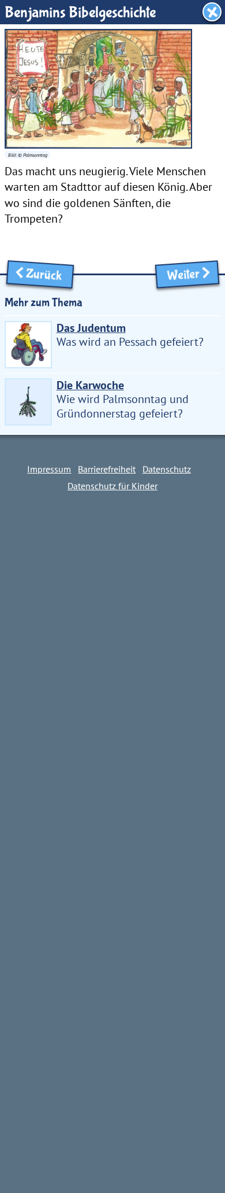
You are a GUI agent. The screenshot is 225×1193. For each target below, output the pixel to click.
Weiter (180, 275)
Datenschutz (166, 469)
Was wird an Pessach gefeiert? (130, 334)
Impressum (49, 469)
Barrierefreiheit (107, 469)
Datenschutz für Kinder (113, 486)
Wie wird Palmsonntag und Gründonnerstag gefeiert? (123, 399)
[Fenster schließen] (212, 11)
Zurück (46, 274)
